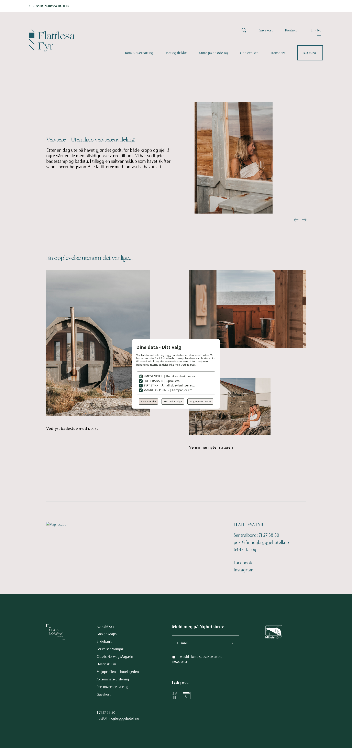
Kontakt (291, 30)
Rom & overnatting (139, 53)
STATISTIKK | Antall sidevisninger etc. (169, 385)
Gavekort (266, 30)
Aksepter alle (148, 401)
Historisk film (106, 664)
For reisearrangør (110, 649)
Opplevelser (249, 53)
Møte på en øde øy (213, 53)
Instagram (243, 570)
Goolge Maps (107, 634)
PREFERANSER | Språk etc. (161, 381)
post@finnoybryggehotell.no (261, 542)
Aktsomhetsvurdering (113, 679)
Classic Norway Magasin (115, 656)
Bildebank (104, 641)
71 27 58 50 (107, 712)
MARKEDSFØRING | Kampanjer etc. (168, 390)
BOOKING (310, 53)
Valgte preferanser (200, 401)
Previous (296, 220)
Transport (277, 53)
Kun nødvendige (173, 401)
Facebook (243, 562)
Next (304, 220)
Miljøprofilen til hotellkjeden (118, 672)
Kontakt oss (105, 626)
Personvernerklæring (112, 687)
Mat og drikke (176, 53)
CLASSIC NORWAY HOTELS (51, 6)
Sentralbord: (246, 535)
